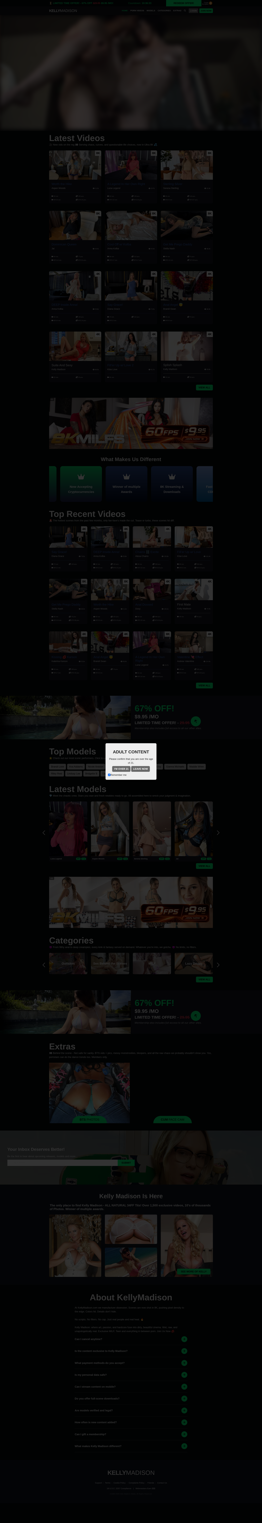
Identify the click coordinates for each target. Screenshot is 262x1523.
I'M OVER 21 (121, 768)
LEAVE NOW (140, 768)
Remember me (118, 775)
